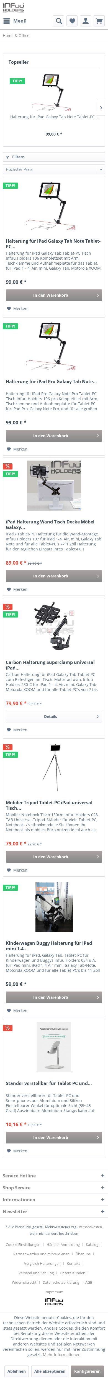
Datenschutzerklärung (61, 1282)
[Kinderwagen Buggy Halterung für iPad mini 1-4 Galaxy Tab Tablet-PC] (54, 907)
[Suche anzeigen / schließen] (58, 20)
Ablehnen (16, 1371)
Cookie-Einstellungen (23, 1244)
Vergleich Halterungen (42, 1263)
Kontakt (73, 1263)
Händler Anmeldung (63, 1244)
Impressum (54, 1291)
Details (50, 716)
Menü (20, 21)
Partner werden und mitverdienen (41, 1253)
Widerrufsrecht (24, 1282)
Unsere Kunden (72, 1272)
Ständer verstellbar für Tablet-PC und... (49, 1083)
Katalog (92, 1244)
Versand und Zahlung (36, 1272)
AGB (88, 1282)
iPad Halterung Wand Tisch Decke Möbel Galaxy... (50, 524)
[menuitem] (14, 20)
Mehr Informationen (62, 1354)
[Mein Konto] (85, 20)
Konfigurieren (87, 1371)
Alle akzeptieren (49, 1371)
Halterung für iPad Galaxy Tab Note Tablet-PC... (54, 116)
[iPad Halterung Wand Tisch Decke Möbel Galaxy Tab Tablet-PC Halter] (54, 486)
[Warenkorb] (99, 20)
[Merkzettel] (72, 20)
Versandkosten (90, 1226)
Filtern (18, 156)
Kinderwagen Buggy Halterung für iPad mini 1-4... (49, 945)
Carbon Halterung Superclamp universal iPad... (50, 665)
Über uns (83, 1253)
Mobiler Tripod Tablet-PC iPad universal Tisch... (49, 805)
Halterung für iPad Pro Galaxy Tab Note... (51, 382)
